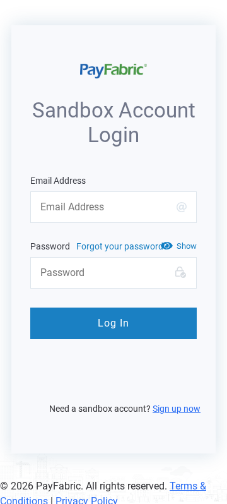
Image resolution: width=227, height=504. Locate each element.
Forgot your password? (122, 246)
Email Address (58, 180)
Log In (113, 323)
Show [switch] (187, 246)
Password (50, 246)
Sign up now (177, 409)
